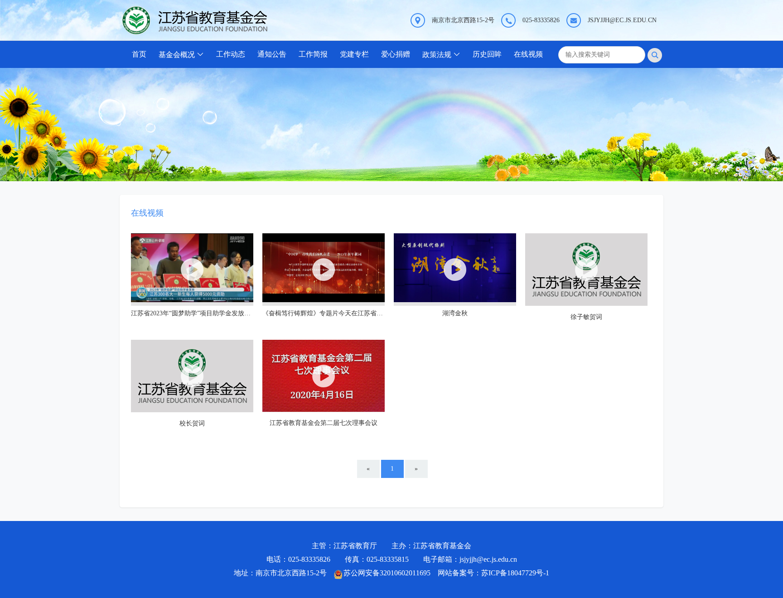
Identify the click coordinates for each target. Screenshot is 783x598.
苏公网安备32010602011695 (386, 573)
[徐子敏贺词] (586, 269)
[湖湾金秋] (455, 269)
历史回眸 (487, 54)
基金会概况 (177, 54)
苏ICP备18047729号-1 (515, 573)
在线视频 (528, 54)
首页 (139, 54)
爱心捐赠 (395, 54)
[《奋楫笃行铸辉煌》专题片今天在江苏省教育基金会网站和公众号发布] (323, 269)
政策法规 (436, 54)
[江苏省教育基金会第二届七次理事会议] (323, 376)
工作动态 (230, 54)
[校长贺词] (192, 376)
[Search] (654, 55)
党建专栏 (354, 54)
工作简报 (313, 54)
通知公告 (271, 54)
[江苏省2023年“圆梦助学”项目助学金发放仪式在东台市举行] (192, 269)
